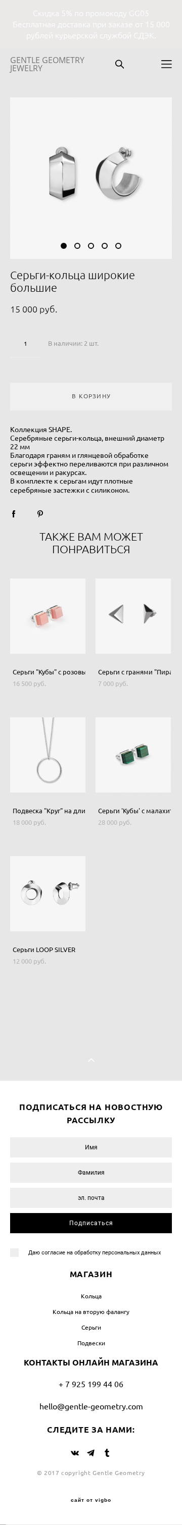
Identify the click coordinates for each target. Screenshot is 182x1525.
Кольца (91, 1296)
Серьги (91, 1327)
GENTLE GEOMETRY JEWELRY (47, 64)
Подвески (91, 1343)
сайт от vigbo (91, 1500)
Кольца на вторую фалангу (91, 1312)
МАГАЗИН (91, 1274)
